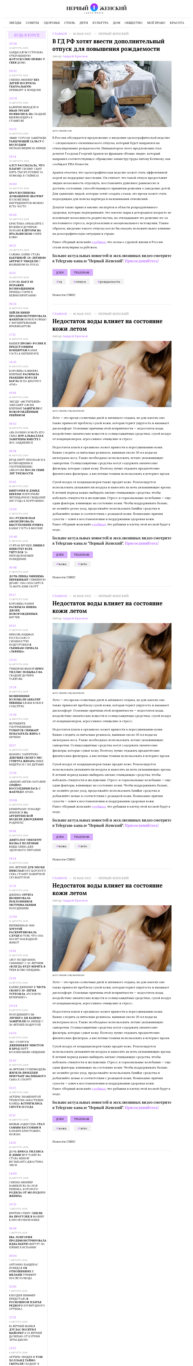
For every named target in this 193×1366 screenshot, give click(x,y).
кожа (62, 564)
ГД (60, 281)
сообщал (98, 242)
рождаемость (110, 281)
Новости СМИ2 (63, 295)
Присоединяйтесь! (142, 260)
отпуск (81, 281)
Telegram (81, 272)
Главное (59, 34)
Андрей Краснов (75, 56)
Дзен (60, 272)
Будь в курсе (27, 35)
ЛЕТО (83, 564)
